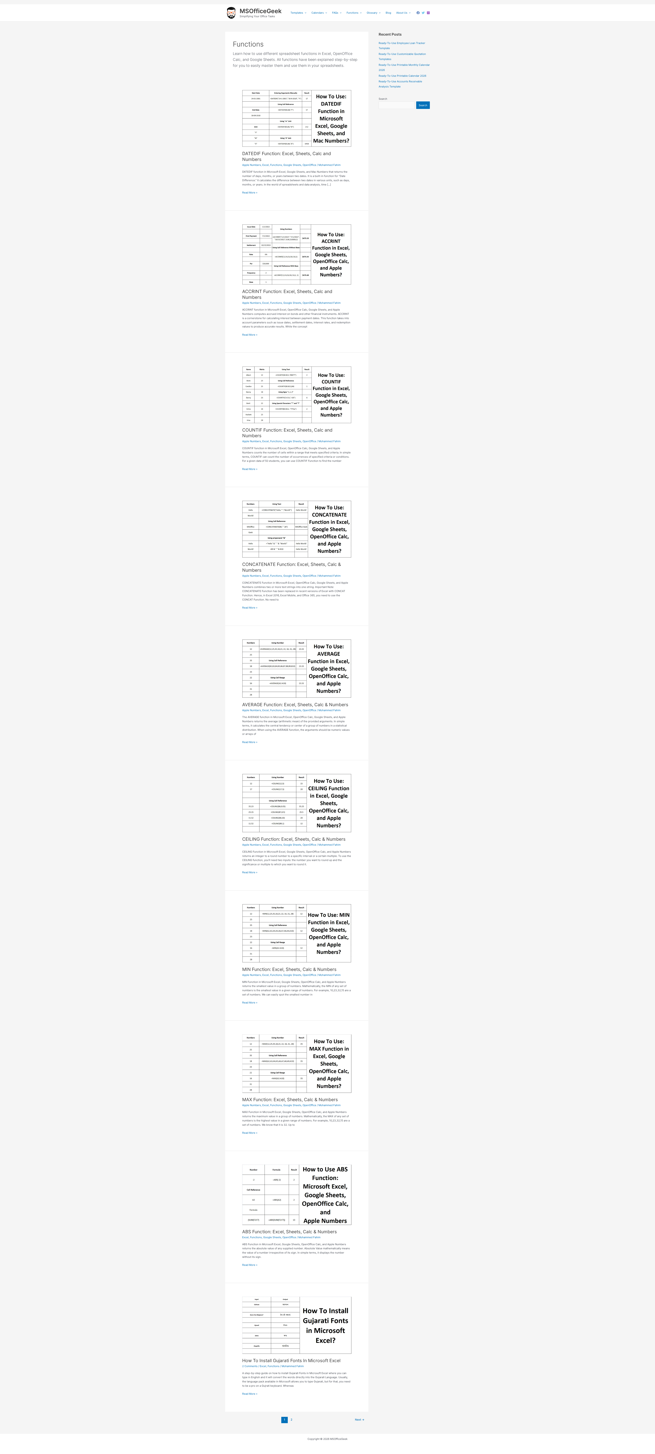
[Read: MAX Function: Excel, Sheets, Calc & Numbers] (296, 1063)
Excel (265, 165)
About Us (401, 12)
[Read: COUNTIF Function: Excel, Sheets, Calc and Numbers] (296, 394)
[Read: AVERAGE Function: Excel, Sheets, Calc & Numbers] (296, 668)
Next (359, 1419)
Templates (296, 12)
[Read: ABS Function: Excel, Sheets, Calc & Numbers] (296, 1194)
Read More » (249, 193)
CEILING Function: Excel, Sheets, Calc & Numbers (294, 839)
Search (383, 98)
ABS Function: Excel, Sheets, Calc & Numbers (289, 1231)
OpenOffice (309, 165)
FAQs (335, 12)
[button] (304, 13)
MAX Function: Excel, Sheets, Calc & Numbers (290, 1099)
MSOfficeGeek (261, 10)
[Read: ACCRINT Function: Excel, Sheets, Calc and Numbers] (296, 254)
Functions (352, 12)
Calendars (317, 12)
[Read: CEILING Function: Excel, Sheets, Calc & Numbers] (296, 803)
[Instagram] (428, 12)
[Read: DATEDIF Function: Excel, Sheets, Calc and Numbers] (296, 118)
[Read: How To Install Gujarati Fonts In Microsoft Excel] (296, 1325)
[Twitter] (423, 12)
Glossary (372, 12)
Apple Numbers (251, 165)
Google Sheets (292, 165)
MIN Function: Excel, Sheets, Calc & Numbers (289, 969)
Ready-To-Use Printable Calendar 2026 (402, 75)
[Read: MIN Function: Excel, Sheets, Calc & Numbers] (296, 933)
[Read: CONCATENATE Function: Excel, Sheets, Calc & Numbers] (296, 529)
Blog (388, 12)
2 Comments (250, 1366)
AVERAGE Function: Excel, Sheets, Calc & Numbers (295, 704)
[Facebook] (418, 12)
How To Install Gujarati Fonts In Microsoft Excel (291, 1360)
